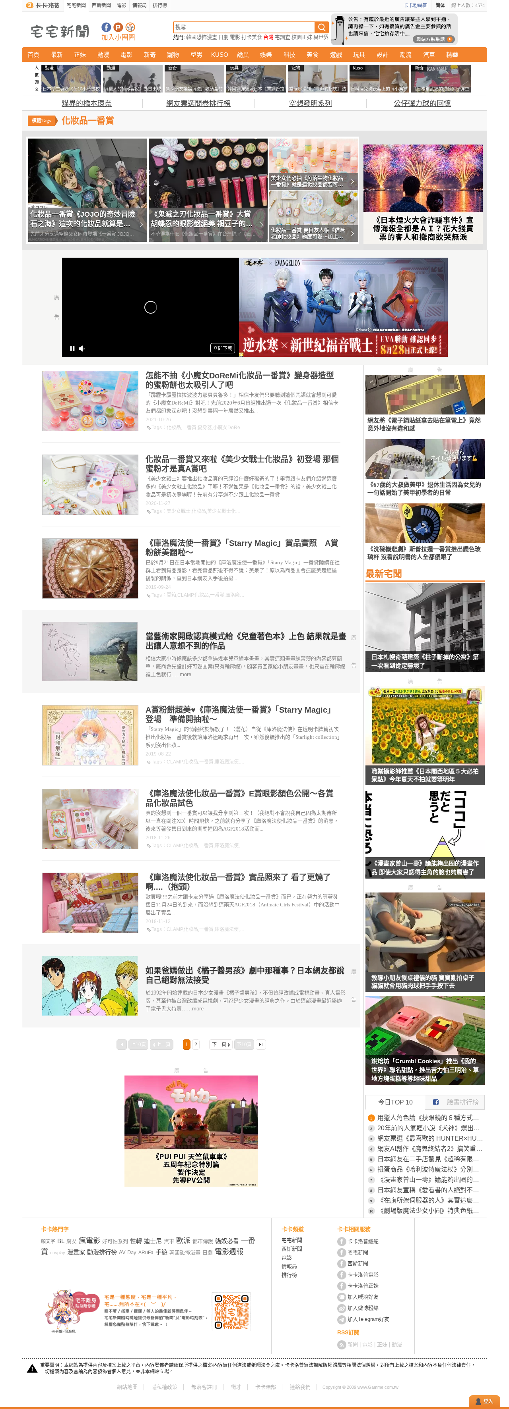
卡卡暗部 (265, 1387)
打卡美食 (251, 37)
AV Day (127, 1252)
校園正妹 (301, 37)
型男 (196, 54)
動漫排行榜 (102, 1252)
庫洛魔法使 (237, 595)
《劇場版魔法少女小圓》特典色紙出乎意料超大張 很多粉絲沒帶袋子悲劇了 (431, 1210)
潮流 (406, 54)
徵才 (236, 1387)
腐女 (71, 1241)
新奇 (150, 54)
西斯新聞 (101, 5)
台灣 (268, 37)
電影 (121, 5)
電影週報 (229, 1252)
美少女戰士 (178, 511)
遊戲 (336, 54)
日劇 (223, 37)
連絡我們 (300, 1387)
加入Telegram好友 (368, 1319)
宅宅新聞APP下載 (130, 27)
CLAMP (185, 595)
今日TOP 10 (395, 1102)
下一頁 (219, 1044)
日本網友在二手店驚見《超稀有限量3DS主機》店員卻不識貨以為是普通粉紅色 (431, 1159)
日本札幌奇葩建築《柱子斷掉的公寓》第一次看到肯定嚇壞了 (425, 661)
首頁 (33, 54)
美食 (313, 54)
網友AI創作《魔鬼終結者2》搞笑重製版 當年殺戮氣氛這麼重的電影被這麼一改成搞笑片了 (431, 1148)
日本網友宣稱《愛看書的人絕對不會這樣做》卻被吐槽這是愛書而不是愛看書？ (431, 1190)
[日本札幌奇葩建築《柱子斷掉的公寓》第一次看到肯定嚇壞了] (425, 632)
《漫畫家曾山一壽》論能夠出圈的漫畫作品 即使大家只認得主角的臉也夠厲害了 (425, 867)
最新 (57, 54)
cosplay (57, 1252)
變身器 (205, 427)
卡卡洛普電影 (363, 1275)
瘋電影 (89, 1241)
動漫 (103, 54)
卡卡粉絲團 (415, 5)
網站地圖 (127, 1387)
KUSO (219, 54)
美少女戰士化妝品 (226, 511)
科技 (289, 54)
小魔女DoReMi (229, 427)
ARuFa (145, 1252)
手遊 (161, 1252)
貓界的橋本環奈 (87, 104)
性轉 (136, 1240)
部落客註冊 (204, 1387)
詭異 (243, 54)
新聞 (353, 1344)
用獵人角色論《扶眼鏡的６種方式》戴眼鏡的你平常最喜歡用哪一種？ (431, 1117)
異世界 (321, 37)
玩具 (359, 54)
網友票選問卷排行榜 (198, 104)
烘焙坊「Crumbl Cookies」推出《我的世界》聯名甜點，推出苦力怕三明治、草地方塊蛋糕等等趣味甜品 (425, 1070)
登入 (488, 1401)
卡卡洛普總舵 (363, 1241)
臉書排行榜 (463, 1102)
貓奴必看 (227, 1240)
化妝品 (174, 427)
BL (60, 1240)
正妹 (80, 54)
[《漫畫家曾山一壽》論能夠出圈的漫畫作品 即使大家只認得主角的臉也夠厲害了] (425, 839)
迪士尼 (153, 1240)
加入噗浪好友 (118, 27)
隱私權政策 (164, 1387)
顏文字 (48, 1241)
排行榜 (160, 5)
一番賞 (189, 427)
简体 (440, 5)
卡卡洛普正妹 (363, 1286)
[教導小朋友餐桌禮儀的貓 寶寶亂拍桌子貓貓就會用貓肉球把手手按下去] (425, 969)
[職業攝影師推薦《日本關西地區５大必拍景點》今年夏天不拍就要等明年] (425, 763)
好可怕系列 (115, 1241)
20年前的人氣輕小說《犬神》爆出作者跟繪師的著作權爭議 (431, 1128)
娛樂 (266, 54)
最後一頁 (261, 1044)
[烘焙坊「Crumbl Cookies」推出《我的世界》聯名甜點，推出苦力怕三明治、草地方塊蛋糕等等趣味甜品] (425, 1045)
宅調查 (282, 37)
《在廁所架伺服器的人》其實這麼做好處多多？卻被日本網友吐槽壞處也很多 (431, 1200)
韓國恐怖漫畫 (201, 37)
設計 (383, 54)
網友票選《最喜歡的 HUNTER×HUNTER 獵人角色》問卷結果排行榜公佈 (431, 1138)
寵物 (173, 54)
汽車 (429, 54)
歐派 (183, 1241)
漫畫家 (76, 1252)
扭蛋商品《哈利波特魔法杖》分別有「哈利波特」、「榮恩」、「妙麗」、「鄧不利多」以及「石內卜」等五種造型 (431, 1169)
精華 (452, 54)
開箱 (171, 595)
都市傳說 (202, 1241)
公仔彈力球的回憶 (422, 104)
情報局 (139, 5)
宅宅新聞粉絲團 (106, 27)
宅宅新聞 (76, 5)
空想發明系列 (310, 104)
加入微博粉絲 (363, 1308)
